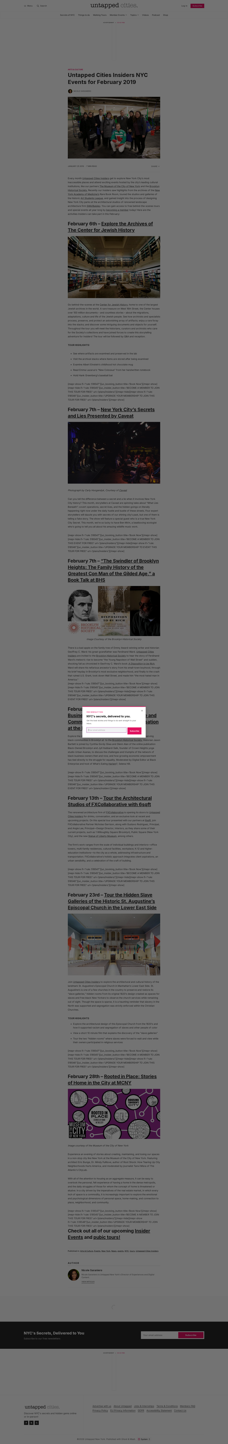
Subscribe (134, 731)
